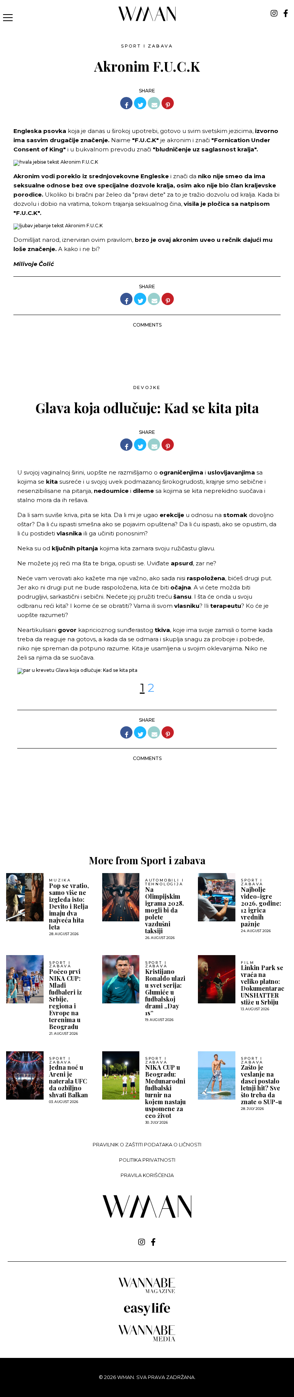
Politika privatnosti (147, 1160)
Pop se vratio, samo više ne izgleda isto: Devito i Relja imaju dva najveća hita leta (69, 906)
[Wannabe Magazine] (147, 1292)
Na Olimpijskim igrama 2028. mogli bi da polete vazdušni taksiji (164, 910)
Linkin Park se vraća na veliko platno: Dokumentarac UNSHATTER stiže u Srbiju (262, 985)
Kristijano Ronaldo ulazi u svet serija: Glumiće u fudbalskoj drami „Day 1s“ (165, 992)
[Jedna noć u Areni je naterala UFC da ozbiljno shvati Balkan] (25, 1075)
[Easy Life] (147, 1314)
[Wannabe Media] (147, 1340)
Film (247, 963)
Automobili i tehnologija (164, 882)
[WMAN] (147, 20)
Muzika (60, 880)
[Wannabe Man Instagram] (274, 13)
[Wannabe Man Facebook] (285, 13)
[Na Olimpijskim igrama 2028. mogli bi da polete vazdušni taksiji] (121, 897)
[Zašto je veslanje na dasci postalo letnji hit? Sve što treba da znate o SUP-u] (216, 1075)
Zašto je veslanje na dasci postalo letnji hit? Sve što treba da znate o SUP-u (261, 1084)
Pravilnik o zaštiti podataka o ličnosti (147, 1144)
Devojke (147, 387)
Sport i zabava (147, 46)
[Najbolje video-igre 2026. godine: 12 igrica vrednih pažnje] (216, 897)
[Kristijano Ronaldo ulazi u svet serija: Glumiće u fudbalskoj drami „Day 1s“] (121, 979)
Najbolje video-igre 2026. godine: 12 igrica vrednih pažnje (261, 907)
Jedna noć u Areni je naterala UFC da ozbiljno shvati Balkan (68, 1081)
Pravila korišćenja (147, 1175)
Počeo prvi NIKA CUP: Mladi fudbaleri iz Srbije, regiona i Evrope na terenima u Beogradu (65, 999)
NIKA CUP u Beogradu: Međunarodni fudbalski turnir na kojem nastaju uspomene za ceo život (165, 1091)
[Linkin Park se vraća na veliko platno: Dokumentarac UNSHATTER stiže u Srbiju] (216, 979)
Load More (147, 817)
